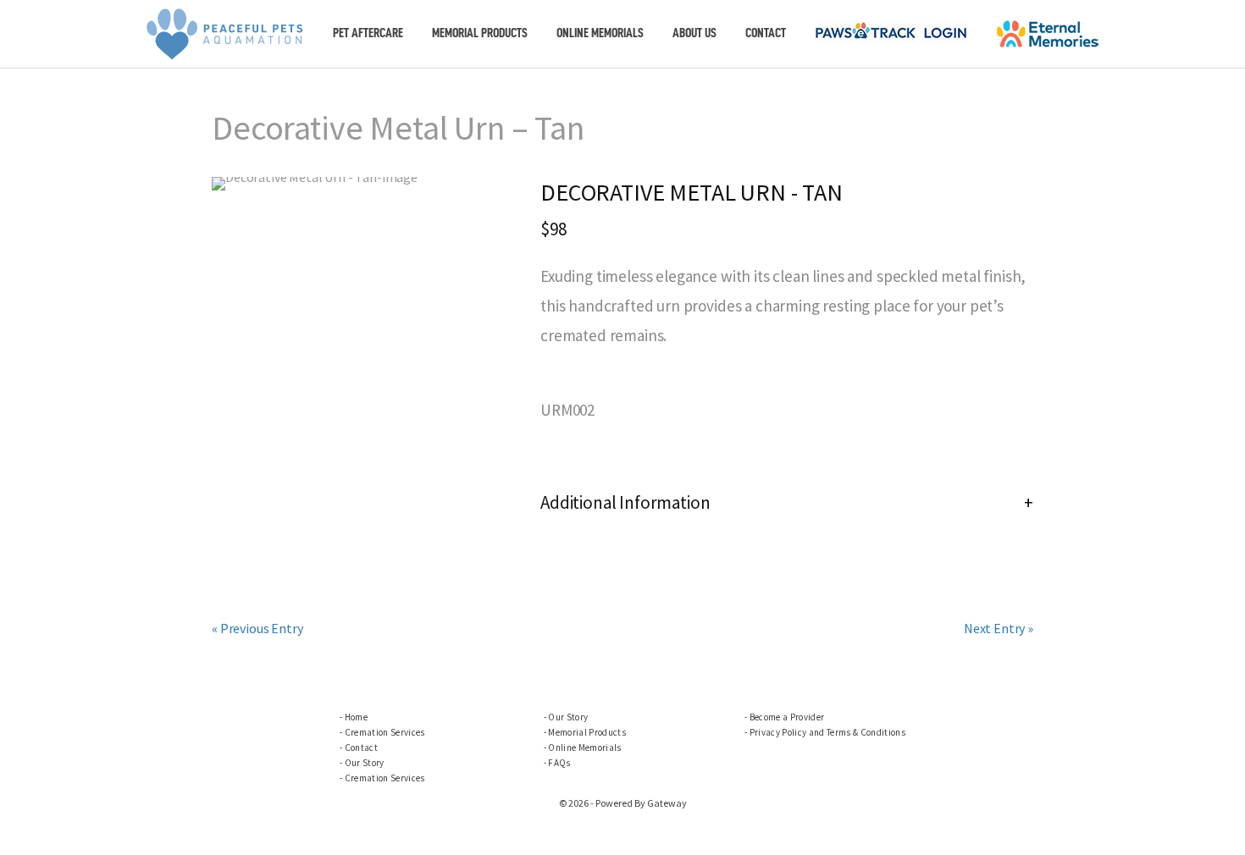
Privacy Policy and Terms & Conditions (827, 732)
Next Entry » (998, 628)
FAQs (559, 763)
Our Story (365, 763)
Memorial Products (480, 33)
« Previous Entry (257, 628)
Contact (765, 33)
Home (356, 717)
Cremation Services (385, 732)
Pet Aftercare (368, 33)
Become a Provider (787, 717)
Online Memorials (600, 33)
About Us (694, 33)
